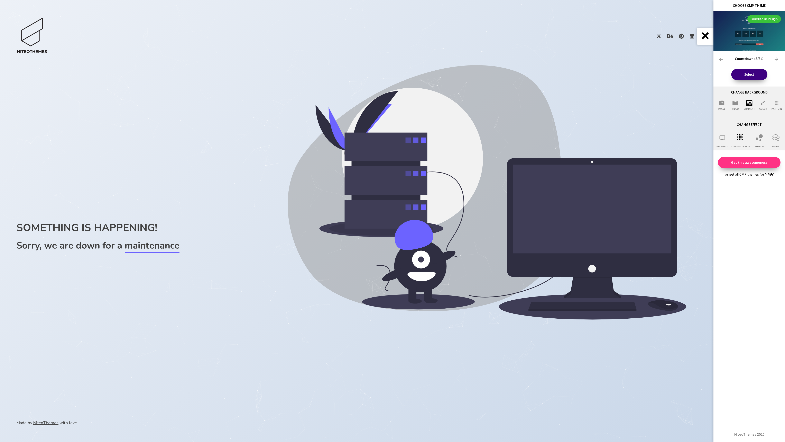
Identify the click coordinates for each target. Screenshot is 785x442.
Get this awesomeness (749, 162)
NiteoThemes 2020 (749, 434)
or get (749, 174)
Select (749, 74)
